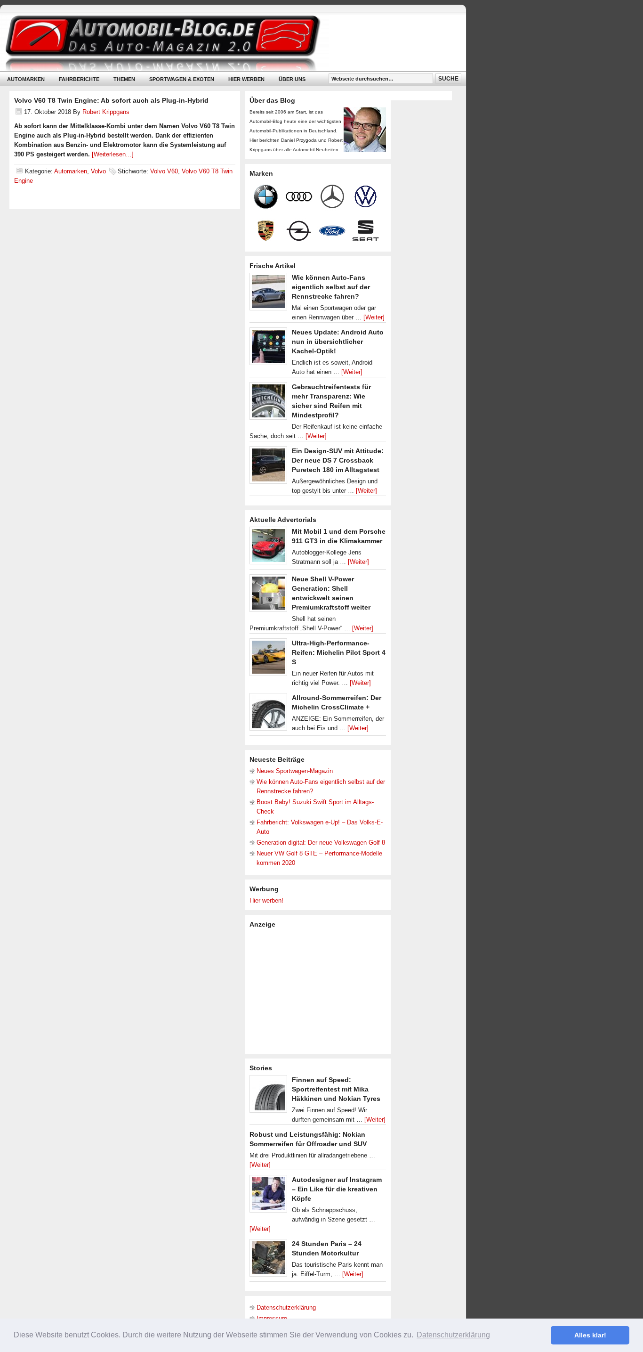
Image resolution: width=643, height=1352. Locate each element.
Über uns (292, 79)
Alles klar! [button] (590, 1335)
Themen (124, 79)
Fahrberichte (79, 79)
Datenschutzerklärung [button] (453, 1335)
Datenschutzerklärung (286, 1307)
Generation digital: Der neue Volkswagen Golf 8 (321, 842)
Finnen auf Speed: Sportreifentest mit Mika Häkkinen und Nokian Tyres (336, 1089)
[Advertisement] (320, 990)
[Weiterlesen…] (113, 154)
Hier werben (246, 79)
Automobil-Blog (226, 43)
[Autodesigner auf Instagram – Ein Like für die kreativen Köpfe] (268, 1196)
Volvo (98, 171)
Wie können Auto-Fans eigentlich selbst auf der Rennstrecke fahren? (331, 287)
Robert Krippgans (105, 111)
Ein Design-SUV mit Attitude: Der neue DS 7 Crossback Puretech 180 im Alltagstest (338, 460)
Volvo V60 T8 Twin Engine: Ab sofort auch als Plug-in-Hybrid (111, 100)
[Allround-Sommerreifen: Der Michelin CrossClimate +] (268, 714)
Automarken (26, 79)
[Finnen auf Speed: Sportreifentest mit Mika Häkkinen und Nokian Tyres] (268, 1096)
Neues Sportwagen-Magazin (295, 770)
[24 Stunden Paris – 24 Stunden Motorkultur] (268, 1260)
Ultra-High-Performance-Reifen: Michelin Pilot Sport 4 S (339, 652)
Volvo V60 (164, 171)
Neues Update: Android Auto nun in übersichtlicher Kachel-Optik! (338, 341)
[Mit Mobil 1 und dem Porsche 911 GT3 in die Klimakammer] (268, 548)
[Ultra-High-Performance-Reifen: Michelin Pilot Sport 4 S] (268, 659)
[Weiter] (374, 317)
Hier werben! (266, 900)
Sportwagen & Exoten (181, 79)
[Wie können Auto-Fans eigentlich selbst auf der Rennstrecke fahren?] (268, 294)
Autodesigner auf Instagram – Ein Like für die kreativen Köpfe (337, 1189)
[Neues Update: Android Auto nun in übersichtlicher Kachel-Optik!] (268, 348)
